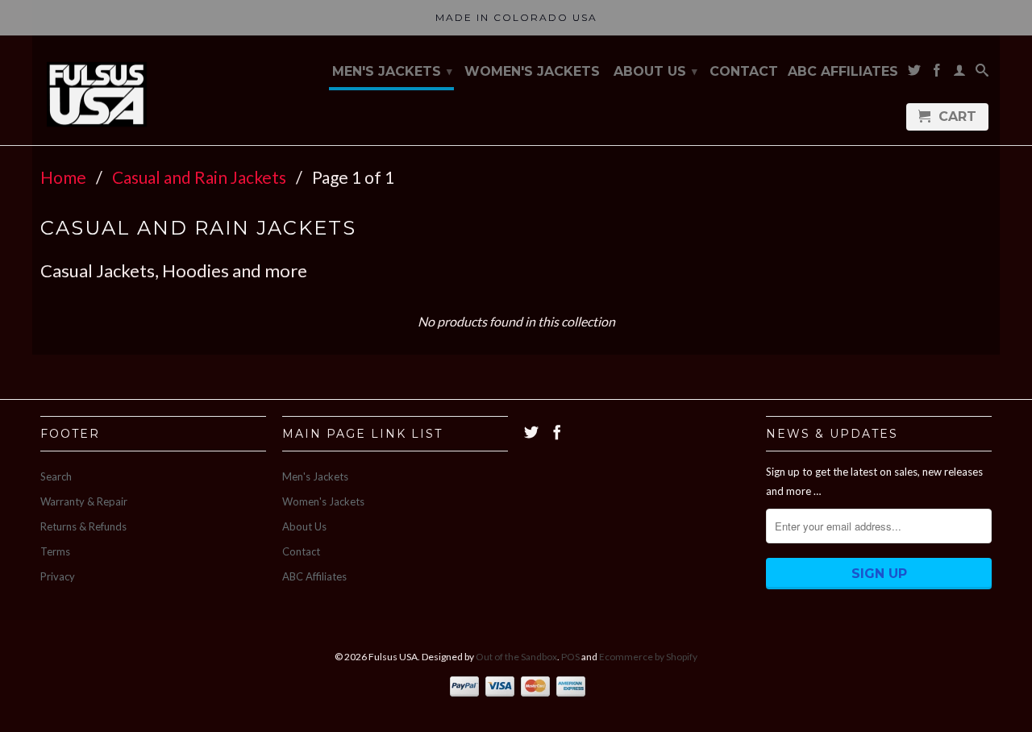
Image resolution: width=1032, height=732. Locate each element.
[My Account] (959, 73)
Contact (744, 71)
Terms (55, 551)
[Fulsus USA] (96, 91)
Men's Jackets (392, 71)
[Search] (982, 73)
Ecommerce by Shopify (648, 657)
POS (570, 657)
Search (56, 476)
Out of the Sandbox (516, 657)
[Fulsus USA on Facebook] (936, 73)
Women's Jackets (532, 71)
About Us (655, 71)
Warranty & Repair (83, 501)
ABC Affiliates (843, 71)
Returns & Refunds (83, 526)
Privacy (57, 576)
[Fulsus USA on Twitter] (914, 73)
